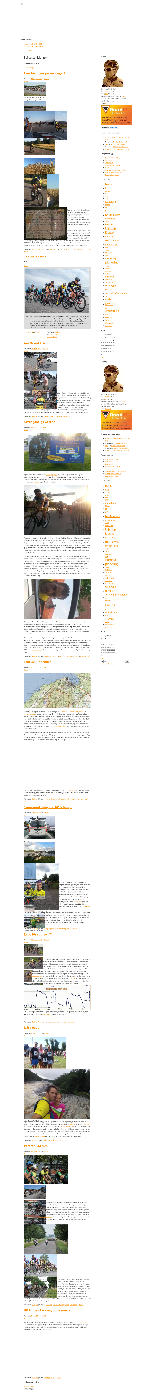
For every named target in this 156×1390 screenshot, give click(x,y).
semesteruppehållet (35, 976)
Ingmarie (108, 149)
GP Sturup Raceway (35, 256)
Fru (106, 94)
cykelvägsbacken (31, 899)
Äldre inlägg (29, 68)
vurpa (107, 320)
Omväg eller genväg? (120, 142)
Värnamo (62, 210)
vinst (58, 416)
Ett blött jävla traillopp (120, 147)
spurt (61, 1022)
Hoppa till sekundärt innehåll (34, 46)
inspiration (110, 218)
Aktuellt (34, 249)
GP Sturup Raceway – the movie (47, 1310)
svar (75, 929)
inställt (107, 221)
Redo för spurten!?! (38, 934)
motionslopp (69, 799)
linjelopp (68, 249)
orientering (75, 249)
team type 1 (111, 285)
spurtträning (47, 1014)
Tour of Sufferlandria (116, 293)
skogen (86, 1124)
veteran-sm (73, 1305)
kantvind (49, 1305)
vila (106, 308)
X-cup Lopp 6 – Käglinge (113, 165)
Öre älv (72, 1124)
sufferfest (109, 276)
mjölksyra (69, 656)
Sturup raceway (37, 650)
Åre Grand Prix (35, 343)
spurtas (79, 902)
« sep (102, 357)
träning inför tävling (45, 1217)
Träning (41, 1022)
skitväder (108, 268)
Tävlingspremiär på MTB (113, 172)
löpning (47, 1140)
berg (107, 188)
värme (67, 1305)
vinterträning (112, 310)
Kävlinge (106, 91)
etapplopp (52, 656)
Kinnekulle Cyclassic (76, 712)
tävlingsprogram (51, 475)
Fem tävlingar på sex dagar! (44, 73)
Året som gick (109, 167)
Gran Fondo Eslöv (59, 726)
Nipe (106, 144)
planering (55, 1022)
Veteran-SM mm (36, 1146)
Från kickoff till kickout (112, 158)
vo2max (109, 317)
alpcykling (35, 482)
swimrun (109, 282)
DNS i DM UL (109, 160)
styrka (107, 273)
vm (106, 314)
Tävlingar (41, 249)
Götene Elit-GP (64, 712)
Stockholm (108, 271)
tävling (56, 334)
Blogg (30, 50)
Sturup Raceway (69, 790)
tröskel (58, 1140)
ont (106, 255)
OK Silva (108, 103)
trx (106, 296)
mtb (106, 247)
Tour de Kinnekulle (37, 662)
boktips (107, 191)
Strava (73, 979)
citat (106, 193)
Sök (102, 661)
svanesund (57, 929)
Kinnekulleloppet (29, 714)
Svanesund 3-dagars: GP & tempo (48, 807)
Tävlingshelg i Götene (39, 422)
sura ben (76, 656)
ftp (106, 207)
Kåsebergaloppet (67, 1126)
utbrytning (34, 920)
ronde (107, 266)
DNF (60, 249)
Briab (123, 96)
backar (46, 416)
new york (108, 252)
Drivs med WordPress (108, 664)
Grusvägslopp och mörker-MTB (115, 170)
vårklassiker (110, 323)
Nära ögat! (32, 1027)
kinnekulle (54, 799)
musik (107, 250)
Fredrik (46, 79)
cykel (106, 196)
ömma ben (108, 326)
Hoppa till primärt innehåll (33, 44)
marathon (110, 236)
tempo (82, 249)
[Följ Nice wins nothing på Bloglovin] (110, 128)
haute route (112, 215)
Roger (107, 137)
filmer (46, 1378)
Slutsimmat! (109, 163)
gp (63, 249)
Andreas (87, 906)
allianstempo (54, 249)
